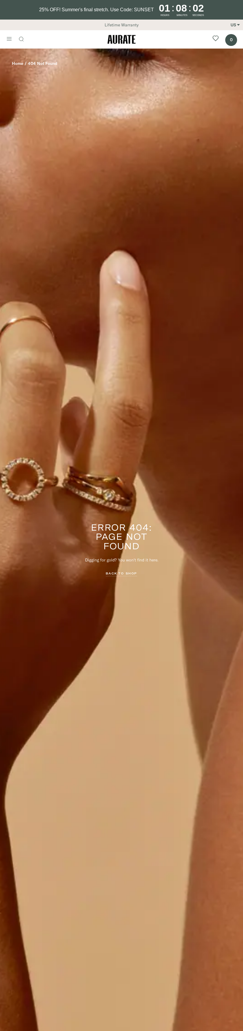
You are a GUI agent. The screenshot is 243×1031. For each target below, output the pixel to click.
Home (17, 63)
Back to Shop (121, 573)
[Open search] (24, 39)
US (233, 25)
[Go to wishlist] (215, 39)
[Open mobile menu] (9, 39)
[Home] (121, 39)
